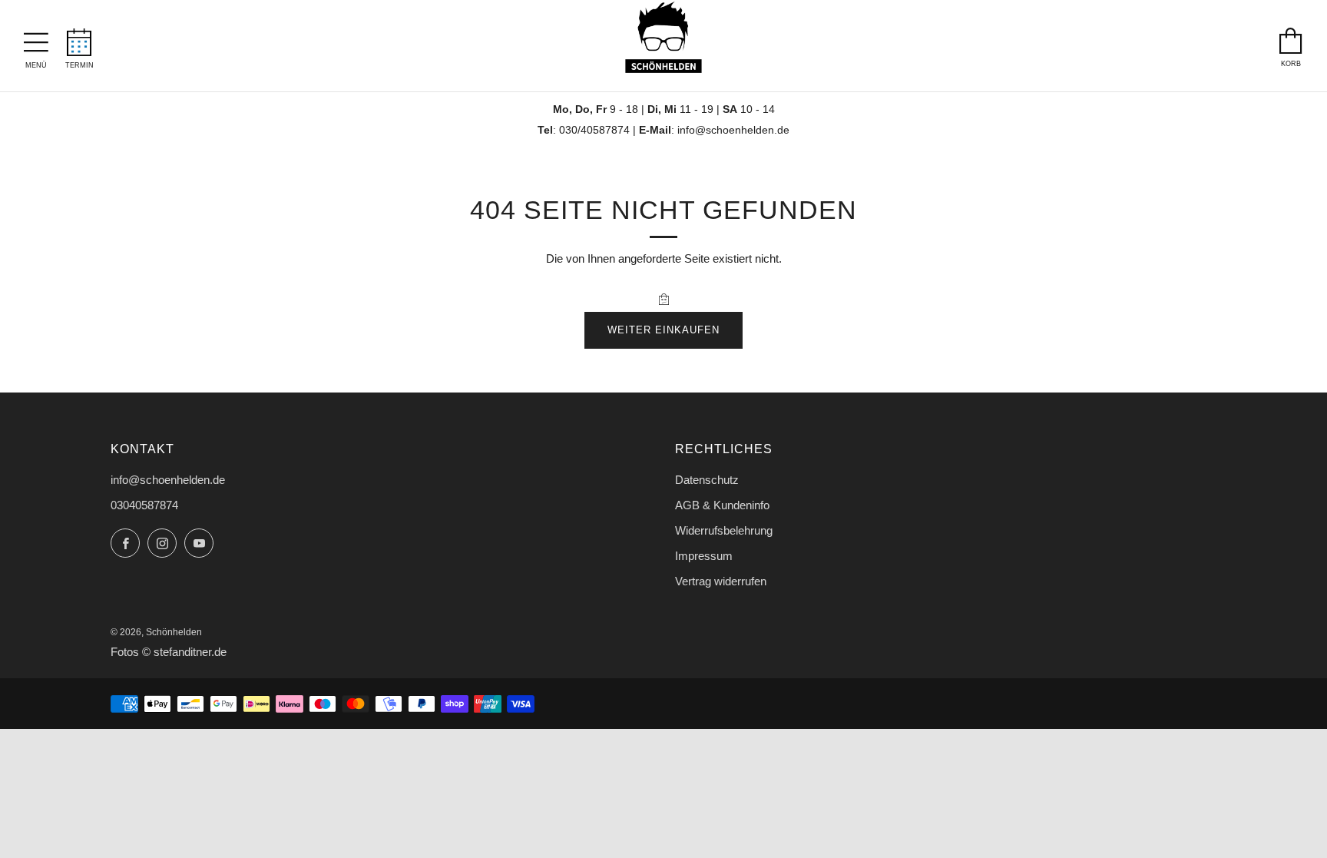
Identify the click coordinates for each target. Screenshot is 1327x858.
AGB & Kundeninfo (722, 505)
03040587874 (144, 505)
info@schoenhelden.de (733, 130)
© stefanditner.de (184, 652)
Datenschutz (707, 479)
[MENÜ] (36, 38)
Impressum (704, 555)
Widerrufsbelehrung (724, 530)
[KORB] (1291, 37)
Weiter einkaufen (663, 330)
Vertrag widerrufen (720, 581)
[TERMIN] (79, 37)
